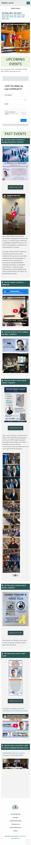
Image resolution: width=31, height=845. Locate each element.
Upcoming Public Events (15, 821)
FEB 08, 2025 (13, 17)
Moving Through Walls (15, 827)
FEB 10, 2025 (5, 17)
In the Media (15, 817)
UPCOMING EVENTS (7, 13)
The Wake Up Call (15, 824)
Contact (15, 831)
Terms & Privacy (22, 836)
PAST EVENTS (18, 13)
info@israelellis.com (15, 838)
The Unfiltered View (15, 814)
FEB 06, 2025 (20, 17)
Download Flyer (15, 187)
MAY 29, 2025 (21, 15)
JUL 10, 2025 (13, 15)
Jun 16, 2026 (5, 15)
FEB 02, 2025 (5, 19)
